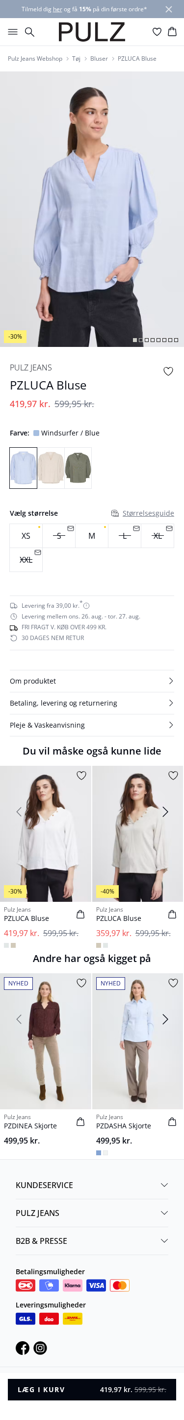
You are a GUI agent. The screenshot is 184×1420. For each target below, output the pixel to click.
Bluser (99, 59)
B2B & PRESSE (41, 1241)
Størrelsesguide (148, 513)
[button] (92, 681)
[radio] (26, 536)
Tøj (76, 59)
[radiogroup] (92, 548)
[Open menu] (11, 32)
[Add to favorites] (168, 371)
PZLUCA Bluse (137, 59)
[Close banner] (168, 9)
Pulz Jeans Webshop (35, 59)
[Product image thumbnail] (135, 340)
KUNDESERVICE (44, 1185)
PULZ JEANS (37, 1213)
